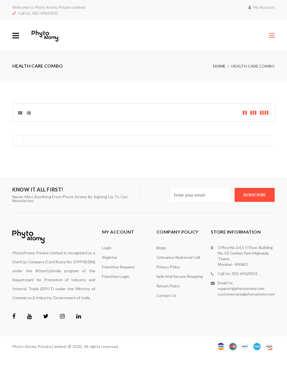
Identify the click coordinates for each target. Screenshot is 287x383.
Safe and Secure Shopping (179, 276)
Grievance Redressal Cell (178, 257)
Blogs (161, 247)
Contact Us (166, 295)
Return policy (168, 285)
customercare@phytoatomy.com (246, 294)
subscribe (254, 194)
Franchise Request (118, 266)
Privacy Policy (168, 266)
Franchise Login (115, 276)
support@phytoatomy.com (241, 288)
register (109, 257)
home (219, 66)
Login (107, 247)
